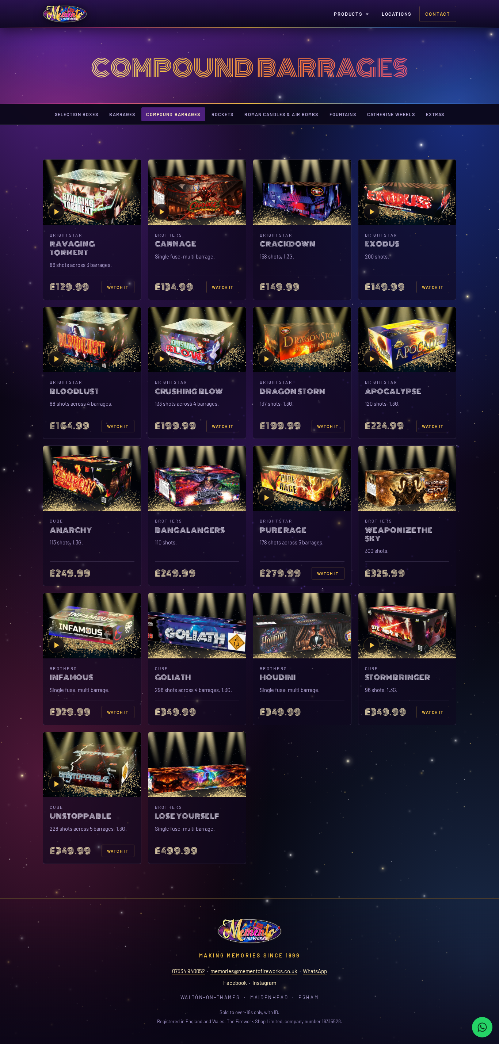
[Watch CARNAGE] (197, 192)
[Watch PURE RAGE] (302, 478)
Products (348, 14)
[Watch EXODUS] (407, 192)
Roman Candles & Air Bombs (281, 114)
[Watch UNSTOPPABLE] (92, 764)
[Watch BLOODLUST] (92, 339)
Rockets (223, 114)
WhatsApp (315, 971)
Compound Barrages (173, 114)
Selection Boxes (77, 114)
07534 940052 (188, 971)
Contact (437, 14)
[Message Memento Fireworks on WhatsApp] (482, 1027)
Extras (435, 114)
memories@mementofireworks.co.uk (253, 971)
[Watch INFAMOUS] (92, 625)
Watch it (118, 287)
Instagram (264, 982)
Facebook (235, 982)
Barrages (122, 114)
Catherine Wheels (391, 114)
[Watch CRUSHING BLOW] (197, 339)
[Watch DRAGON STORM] (302, 339)
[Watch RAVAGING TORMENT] (92, 192)
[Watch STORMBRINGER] (407, 625)
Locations (397, 14)
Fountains (343, 114)
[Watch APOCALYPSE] (407, 339)
